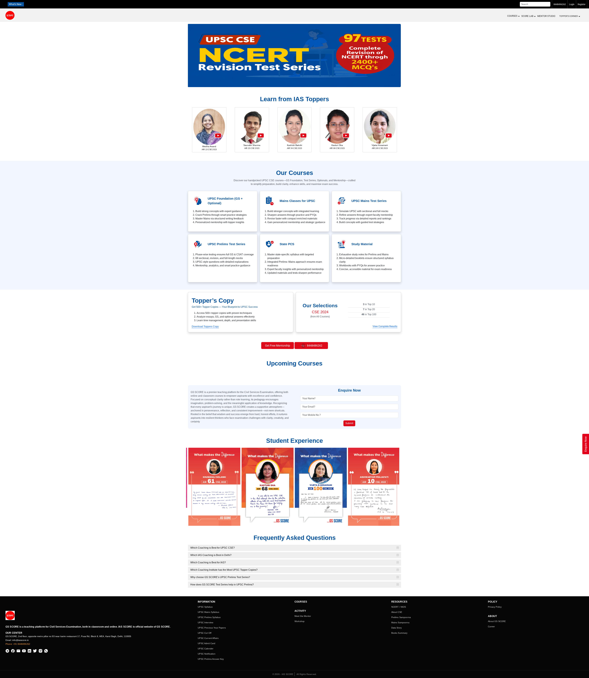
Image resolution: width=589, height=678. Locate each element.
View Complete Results (385, 326)
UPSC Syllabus (205, 607)
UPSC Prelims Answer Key (211, 659)
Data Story (396, 627)
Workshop (299, 621)
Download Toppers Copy (205, 326)
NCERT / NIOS (398, 607)
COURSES (512, 16)
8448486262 (314, 345)
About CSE (396, 612)
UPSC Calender (205, 648)
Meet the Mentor (302, 616)
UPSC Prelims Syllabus (209, 617)
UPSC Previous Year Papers (212, 627)
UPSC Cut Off (204, 633)
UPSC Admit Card (206, 643)
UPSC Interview (205, 622)
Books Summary (399, 633)
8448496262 (560, 4)
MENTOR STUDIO (546, 16)
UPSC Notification (206, 654)
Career (491, 626)
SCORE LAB (527, 16)
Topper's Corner (568, 16)
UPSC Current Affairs (208, 638)
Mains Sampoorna (400, 622)
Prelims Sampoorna (401, 617)
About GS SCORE (497, 621)
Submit (349, 423)
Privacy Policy (495, 607)
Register (581, 4)
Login (571, 4)
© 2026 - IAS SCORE (282, 674)
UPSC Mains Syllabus (208, 612)
